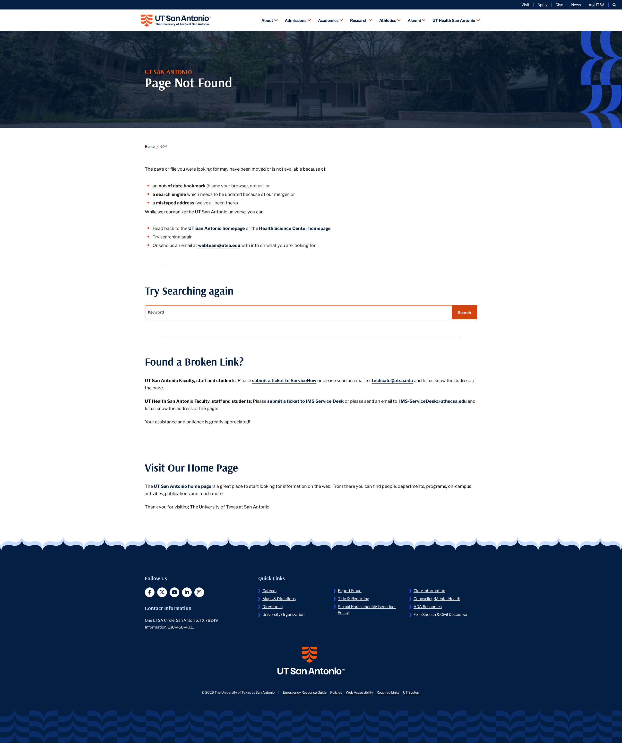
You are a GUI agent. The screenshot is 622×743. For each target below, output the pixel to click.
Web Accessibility (359, 692)
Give (559, 5)
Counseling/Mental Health (437, 598)
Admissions (295, 20)
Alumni (414, 20)
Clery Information (429, 590)
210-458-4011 (181, 626)
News (576, 5)
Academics (328, 20)
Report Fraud (350, 590)
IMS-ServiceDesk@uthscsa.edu (433, 401)
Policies (336, 692)
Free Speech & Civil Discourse (440, 614)
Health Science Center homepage (295, 228)
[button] (614, 5)
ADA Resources (428, 606)
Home (150, 146)
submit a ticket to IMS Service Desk (305, 401)
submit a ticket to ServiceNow (284, 380)
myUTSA (597, 5)
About (267, 20)
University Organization (283, 614)
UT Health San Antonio (453, 20)
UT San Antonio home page (182, 486)
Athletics (387, 20)
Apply (542, 5)
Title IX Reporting (353, 598)
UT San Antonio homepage (216, 228)
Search (464, 312)
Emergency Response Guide (305, 692)
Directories (272, 606)
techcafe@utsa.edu (392, 380)
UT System (411, 692)
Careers (269, 590)
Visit (525, 5)
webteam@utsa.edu (219, 245)
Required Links (388, 692)
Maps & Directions (279, 598)
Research (359, 20)
